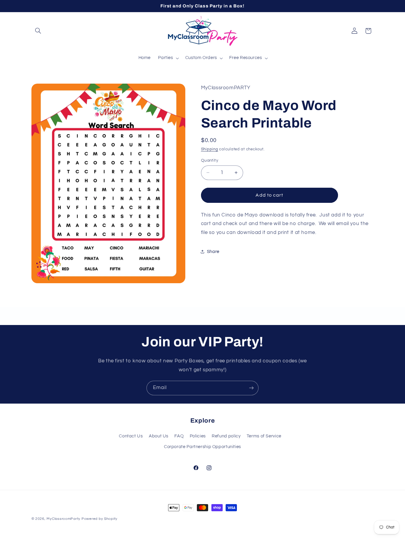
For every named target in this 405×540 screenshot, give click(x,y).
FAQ (179, 436)
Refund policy (226, 436)
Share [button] (213, 251)
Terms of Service (264, 436)
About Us (158, 436)
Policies (198, 436)
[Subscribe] (251, 388)
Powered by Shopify (99, 518)
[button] (38, 31)
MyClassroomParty (63, 518)
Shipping (209, 149)
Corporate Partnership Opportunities (202, 447)
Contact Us (131, 436)
